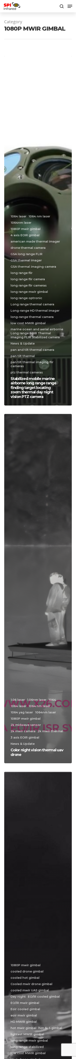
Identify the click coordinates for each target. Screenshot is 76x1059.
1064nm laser (21, 223)
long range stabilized (27, 1047)
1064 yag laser (22, 712)
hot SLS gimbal (50, 1028)
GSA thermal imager (26, 260)
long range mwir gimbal (29, 292)
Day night (18, 996)
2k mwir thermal (50, 731)
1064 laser (18, 216)
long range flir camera (28, 279)
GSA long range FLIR (26, 254)
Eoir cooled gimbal (25, 1009)
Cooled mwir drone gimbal (31, 984)
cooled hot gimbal (25, 978)
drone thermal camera (28, 248)
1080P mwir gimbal (26, 229)
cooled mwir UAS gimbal (30, 990)
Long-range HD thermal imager (35, 311)
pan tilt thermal (23, 356)
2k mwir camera (23, 731)
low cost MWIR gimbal (28, 323)
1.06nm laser (36, 700)
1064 (52, 700)
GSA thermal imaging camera (33, 267)
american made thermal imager (35, 241)
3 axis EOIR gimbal (25, 737)
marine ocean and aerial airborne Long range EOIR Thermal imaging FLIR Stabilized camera (37, 333)
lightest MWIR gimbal (27, 1034)
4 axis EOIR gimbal (25, 235)
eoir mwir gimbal (24, 1015)
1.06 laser (18, 700)
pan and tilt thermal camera (32, 350)
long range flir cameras (29, 285)
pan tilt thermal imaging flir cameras (32, 364)
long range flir (22, 273)
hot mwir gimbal (23, 1028)
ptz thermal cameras (27, 372)
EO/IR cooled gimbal (44, 996)
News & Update (23, 343)
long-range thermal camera (32, 317)
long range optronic (26, 298)
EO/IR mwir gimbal (25, 1003)
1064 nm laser (39, 216)
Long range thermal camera (32, 304)
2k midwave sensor (26, 725)
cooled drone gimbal (27, 971)
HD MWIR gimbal (24, 1022)
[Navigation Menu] (70, 6)
